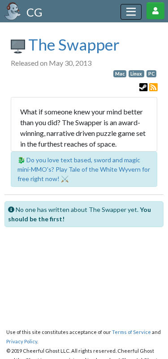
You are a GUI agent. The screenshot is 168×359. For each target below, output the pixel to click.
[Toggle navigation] (131, 12)
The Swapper (72, 44)
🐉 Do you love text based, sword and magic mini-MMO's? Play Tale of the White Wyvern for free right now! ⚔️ (83, 169)
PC (151, 73)
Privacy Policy (21, 341)
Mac (120, 73)
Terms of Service (131, 332)
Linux (136, 73)
